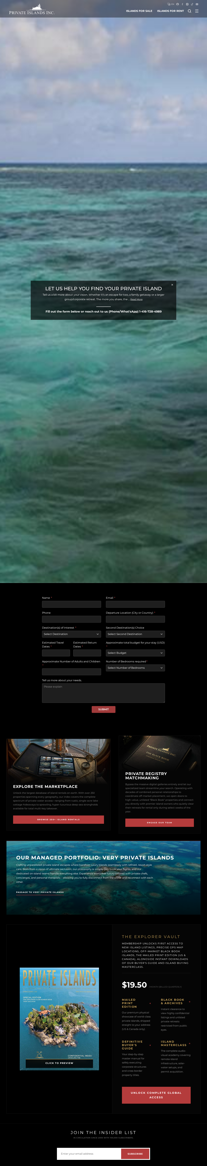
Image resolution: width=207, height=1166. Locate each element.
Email (110, 597)
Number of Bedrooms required (126, 661)
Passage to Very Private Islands (40, 892)
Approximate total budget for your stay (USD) (135, 644)
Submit (103, 709)
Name (47, 597)
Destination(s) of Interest (59, 627)
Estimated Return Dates (85, 644)
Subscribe (135, 1153)
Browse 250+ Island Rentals (58, 819)
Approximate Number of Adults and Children (71, 663)
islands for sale (139, 11)
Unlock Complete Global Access (156, 1095)
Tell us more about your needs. (62, 680)
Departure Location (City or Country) (130, 612)
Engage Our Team (159, 822)
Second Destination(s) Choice (125, 627)
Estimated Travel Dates (53, 644)
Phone (46, 612)
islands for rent (170, 11)
